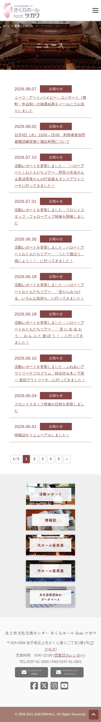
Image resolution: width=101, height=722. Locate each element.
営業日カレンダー (69, 655)
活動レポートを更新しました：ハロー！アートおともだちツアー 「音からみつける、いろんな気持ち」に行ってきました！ (49, 291)
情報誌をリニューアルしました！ (42, 435)
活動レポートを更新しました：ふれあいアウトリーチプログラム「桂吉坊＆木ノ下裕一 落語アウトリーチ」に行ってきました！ (49, 373)
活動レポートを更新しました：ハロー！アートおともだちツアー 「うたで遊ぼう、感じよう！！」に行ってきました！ (49, 254)
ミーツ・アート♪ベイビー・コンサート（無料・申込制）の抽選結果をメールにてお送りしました (50, 104)
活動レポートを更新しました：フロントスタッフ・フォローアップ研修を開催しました (49, 216)
